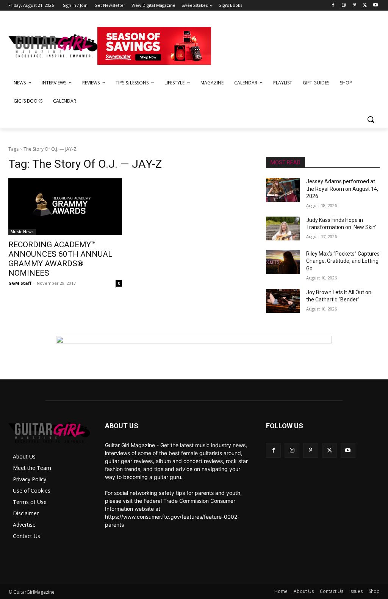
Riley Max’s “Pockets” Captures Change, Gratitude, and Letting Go (343, 261)
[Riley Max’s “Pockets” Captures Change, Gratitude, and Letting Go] (283, 262)
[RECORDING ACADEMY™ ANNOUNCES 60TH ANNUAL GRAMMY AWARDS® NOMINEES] (65, 206)
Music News (22, 231)
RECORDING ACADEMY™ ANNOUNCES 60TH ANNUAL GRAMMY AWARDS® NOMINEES (60, 259)
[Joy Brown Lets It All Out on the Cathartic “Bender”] (283, 301)
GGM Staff (19, 283)
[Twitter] (364, 5)
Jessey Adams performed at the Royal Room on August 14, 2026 (342, 188)
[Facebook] (333, 5)
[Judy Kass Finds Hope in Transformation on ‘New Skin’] (283, 228)
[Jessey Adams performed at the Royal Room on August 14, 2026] (283, 190)
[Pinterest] (354, 5)
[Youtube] (375, 5)
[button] (370, 119)
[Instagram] (344, 5)
